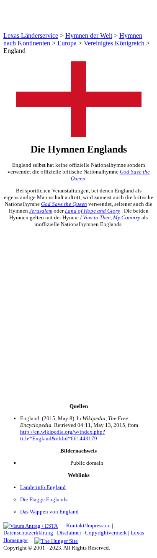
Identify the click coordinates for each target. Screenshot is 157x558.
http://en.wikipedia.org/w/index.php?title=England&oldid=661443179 (62, 435)
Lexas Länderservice (30, 35)
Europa (67, 43)
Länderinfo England (43, 487)
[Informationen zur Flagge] (79, 134)
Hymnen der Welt (88, 35)
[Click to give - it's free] (56, 540)
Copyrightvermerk (106, 532)
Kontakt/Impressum (88, 525)
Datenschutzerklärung (28, 532)
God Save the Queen (64, 204)
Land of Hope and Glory (92, 211)
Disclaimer (69, 532)
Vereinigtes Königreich (114, 43)
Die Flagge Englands (43, 499)
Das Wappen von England (49, 511)
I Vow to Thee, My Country (110, 217)
